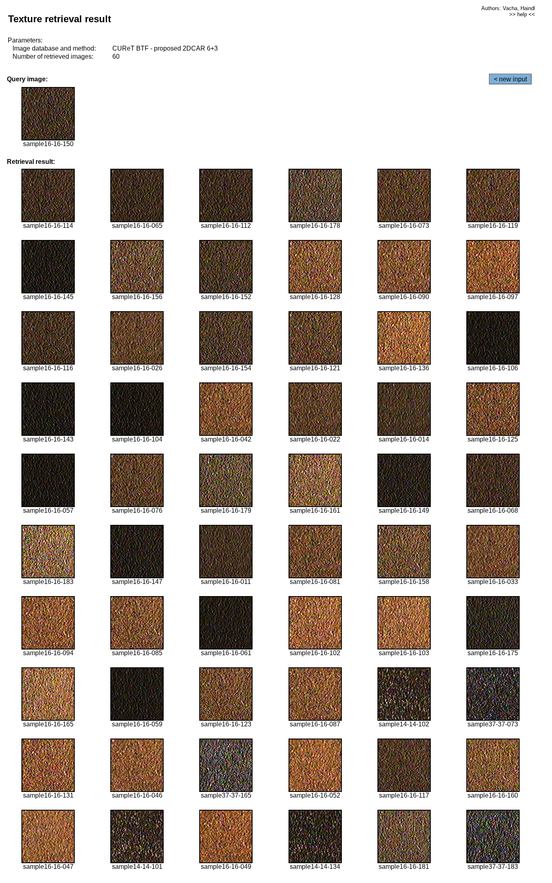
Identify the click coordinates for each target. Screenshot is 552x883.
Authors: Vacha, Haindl (508, 8)
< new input (510, 79)
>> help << (522, 14)
